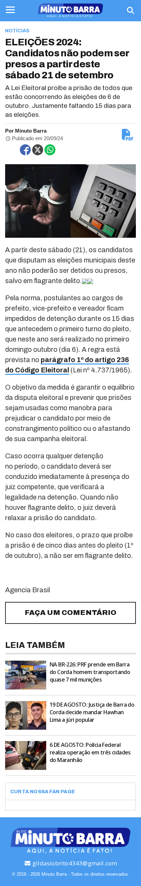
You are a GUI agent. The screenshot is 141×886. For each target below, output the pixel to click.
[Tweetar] (37, 149)
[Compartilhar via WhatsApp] (49, 149)
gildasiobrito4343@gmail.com (74, 863)
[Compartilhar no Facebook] (25, 149)
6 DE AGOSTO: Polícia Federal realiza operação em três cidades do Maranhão (90, 752)
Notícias (17, 30)
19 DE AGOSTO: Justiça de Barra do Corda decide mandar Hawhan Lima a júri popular (92, 712)
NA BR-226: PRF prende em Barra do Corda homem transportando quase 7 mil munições (90, 672)
